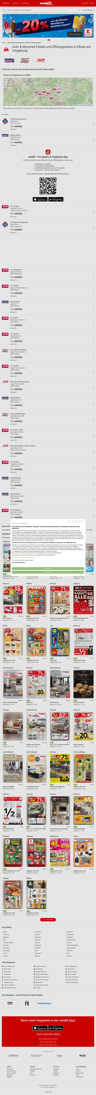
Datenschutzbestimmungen (76, 521)
